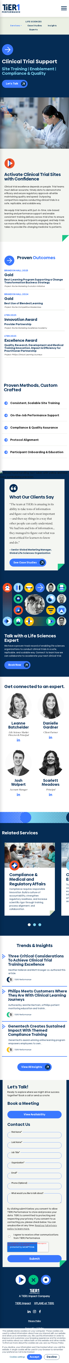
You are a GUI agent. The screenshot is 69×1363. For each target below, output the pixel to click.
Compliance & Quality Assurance (34, 428)
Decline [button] (52, 1357)
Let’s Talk (12, 83)
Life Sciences (34, 21)
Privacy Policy (34, 1321)
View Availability (34, 1114)
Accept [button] (34, 1357)
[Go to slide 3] (39, 924)
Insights (52, 25)
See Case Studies (25, 562)
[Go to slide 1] (29, 924)
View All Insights (31, 1067)
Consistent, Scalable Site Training (35, 403)
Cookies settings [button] (17, 1357)
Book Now (14, 665)
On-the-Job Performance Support (34, 415)
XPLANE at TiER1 (44, 1303)
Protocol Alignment (24, 440)
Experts (33, 29)
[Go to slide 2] (34, 924)
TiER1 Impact (23, 1303)
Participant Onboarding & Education (36, 452)
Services (15, 25)
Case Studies (34, 25)
